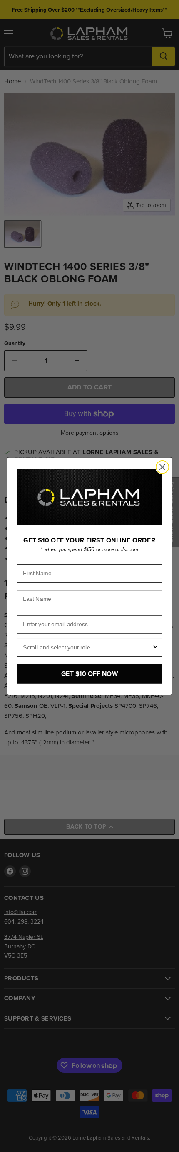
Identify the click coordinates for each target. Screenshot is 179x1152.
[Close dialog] (162, 467)
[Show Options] (155, 647)
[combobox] (87, 647)
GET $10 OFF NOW (89, 673)
